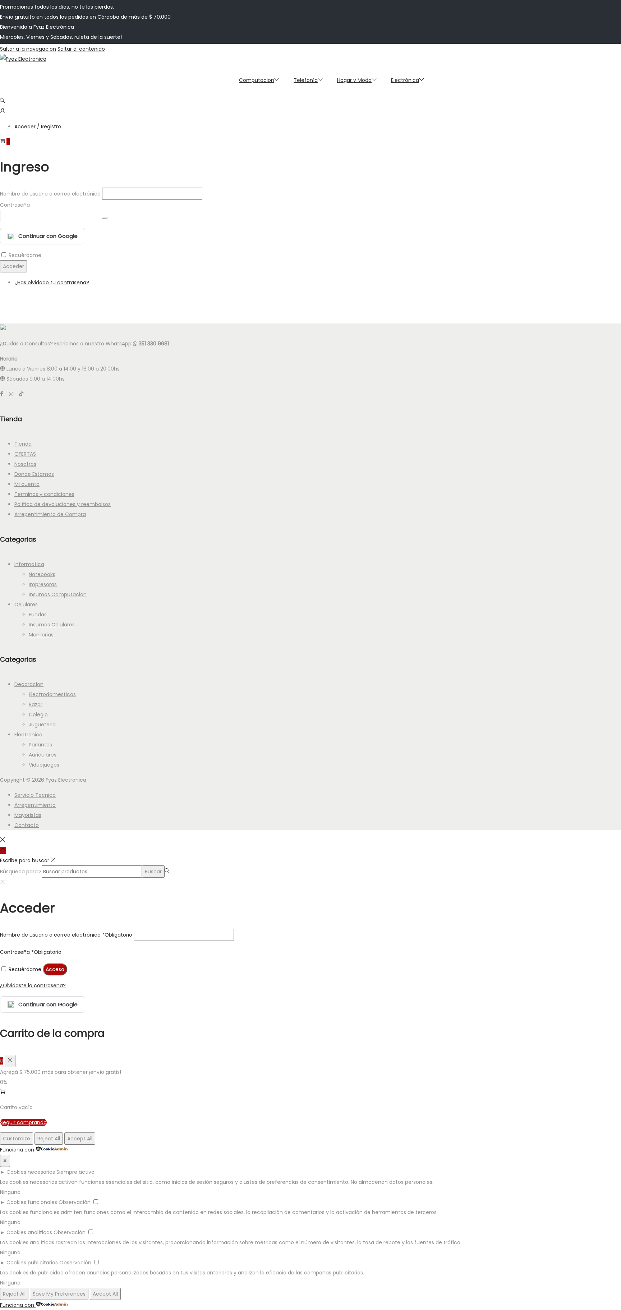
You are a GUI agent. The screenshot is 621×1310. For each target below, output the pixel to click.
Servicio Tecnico (35, 795)
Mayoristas (27, 815)
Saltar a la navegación (28, 48)
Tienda (23, 443)
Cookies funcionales (31, 1202)
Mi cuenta (27, 484)
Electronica (28, 734)
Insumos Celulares (52, 624)
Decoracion (28, 684)
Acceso (55, 969)
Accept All (79, 1138)
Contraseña (15, 204)
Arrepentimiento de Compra (50, 514)
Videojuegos (44, 764)
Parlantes (40, 744)
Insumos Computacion (58, 594)
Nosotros (25, 464)
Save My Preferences (59, 1293)
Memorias (41, 634)
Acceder (13, 266)
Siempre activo (75, 1172)
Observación (75, 1202)
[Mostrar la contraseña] (104, 218)
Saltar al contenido (81, 48)
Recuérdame (25, 255)
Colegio (38, 714)
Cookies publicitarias (32, 1262)
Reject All (48, 1138)
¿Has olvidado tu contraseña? (51, 282)
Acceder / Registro (37, 126)
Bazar (35, 704)
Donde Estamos (34, 474)
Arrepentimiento (35, 805)
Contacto (26, 825)
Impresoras (43, 584)
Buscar (153, 871)
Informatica (29, 564)
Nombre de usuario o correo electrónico (50, 193)
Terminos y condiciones (44, 494)
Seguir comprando (23, 1122)
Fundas (38, 614)
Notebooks (42, 574)
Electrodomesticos (52, 694)
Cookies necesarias (30, 1172)
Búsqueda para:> (21, 871)
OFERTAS (25, 454)
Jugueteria (42, 724)
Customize (16, 1138)
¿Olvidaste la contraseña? (33, 985)
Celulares (26, 604)
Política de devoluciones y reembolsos (62, 504)
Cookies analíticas (29, 1232)
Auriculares (42, 754)
